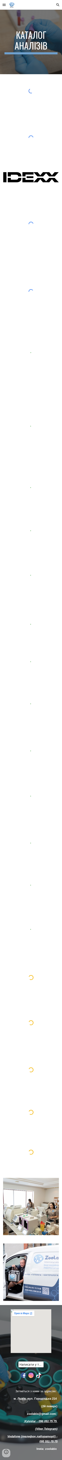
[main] (31, 42)
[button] (4, 4)
